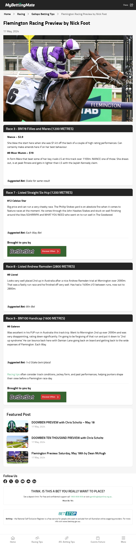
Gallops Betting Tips (43, 14)
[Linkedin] (34, 481)
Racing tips (13, 374)
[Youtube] (23, 481)
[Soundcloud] (28, 481)
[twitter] (11, 481)
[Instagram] (17, 481)
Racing (21, 14)
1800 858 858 (77, 496)
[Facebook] (5, 481)
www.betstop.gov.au (72, 521)
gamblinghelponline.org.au (101, 496)
